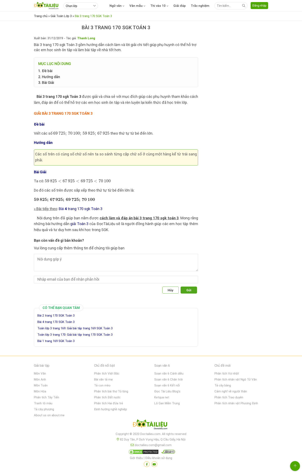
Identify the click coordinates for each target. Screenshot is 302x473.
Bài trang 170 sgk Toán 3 (80, 209)
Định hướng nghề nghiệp (110, 409)
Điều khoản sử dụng (158, 458)
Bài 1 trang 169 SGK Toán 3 (56, 341)
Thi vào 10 (158, 6)
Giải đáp (179, 6)
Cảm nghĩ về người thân (230, 391)
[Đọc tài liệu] (147, 464)
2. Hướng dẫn (49, 77)
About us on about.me (49, 415)
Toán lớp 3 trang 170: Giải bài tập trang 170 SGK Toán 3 (75, 335)
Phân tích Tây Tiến (46, 397)
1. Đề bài (45, 71)
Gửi (188, 290)
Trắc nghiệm (200, 6)
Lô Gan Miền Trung (167, 403)
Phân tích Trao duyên (228, 397)
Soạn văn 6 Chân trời (168, 379)
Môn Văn (40, 373)
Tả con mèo (102, 385)
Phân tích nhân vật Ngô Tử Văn (235, 379)
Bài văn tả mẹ (103, 379)
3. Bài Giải (46, 82)
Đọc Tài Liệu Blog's (167, 391)
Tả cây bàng (222, 385)
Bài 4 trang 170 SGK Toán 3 (56, 322)
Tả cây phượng (44, 409)
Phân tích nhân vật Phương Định (236, 403)
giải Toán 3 (79, 224)
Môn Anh (40, 379)
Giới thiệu (136, 458)
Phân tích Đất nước (107, 397)
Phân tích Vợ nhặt (226, 373)
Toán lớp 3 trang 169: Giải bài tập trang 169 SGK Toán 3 (75, 328)
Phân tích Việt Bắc (106, 373)
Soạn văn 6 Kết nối (167, 385)
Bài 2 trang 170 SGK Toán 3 (56, 315)
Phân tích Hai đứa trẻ (108, 403)
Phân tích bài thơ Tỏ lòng (111, 391)
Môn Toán (41, 385)
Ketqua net (161, 397)
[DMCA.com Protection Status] (143, 452)
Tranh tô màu (43, 403)
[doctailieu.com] (151, 425)
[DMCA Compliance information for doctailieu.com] (167, 452)
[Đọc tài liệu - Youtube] (154, 464)
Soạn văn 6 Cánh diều (168, 373)
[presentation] (81, 134)
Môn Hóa (40, 391)
